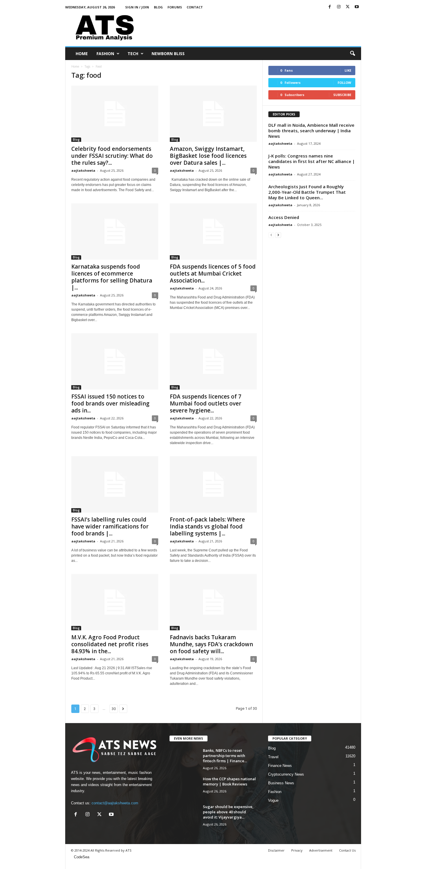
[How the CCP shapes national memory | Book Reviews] (184, 787)
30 (114, 709)
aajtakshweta (83, 170)
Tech (133, 53)
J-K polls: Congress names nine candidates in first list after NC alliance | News (311, 161)
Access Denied (283, 217)
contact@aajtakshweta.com (115, 803)
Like (348, 70)
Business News (281, 783)
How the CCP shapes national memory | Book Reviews (229, 781)
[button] (352, 53)
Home (82, 53)
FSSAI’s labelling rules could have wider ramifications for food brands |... (110, 526)
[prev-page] (271, 235)
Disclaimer (276, 850)
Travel (273, 757)
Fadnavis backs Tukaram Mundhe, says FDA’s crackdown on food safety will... (211, 644)
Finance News (280, 765)
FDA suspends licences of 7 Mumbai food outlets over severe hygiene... (205, 403)
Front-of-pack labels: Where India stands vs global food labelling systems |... (207, 526)
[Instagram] (338, 7)
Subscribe (342, 95)
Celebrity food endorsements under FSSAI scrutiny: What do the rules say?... (112, 155)
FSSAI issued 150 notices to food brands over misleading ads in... (110, 403)
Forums (175, 7)
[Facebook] (329, 7)
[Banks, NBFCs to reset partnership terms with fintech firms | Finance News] (184, 759)
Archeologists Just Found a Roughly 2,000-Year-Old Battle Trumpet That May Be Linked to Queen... (307, 192)
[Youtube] (356, 7)
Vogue (273, 800)
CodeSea (81, 857)
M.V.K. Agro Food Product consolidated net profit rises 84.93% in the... (109, 644)
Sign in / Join (137, 7)
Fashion (105, 53)
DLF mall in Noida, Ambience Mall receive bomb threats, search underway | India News (311, 130)
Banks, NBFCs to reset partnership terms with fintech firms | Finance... (225, 755)
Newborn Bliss (168, 53)
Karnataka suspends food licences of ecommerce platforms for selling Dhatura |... (111, 277)
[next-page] (278, 235)
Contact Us (347, 850)
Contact (195, 7)
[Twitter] (347, 7)
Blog (158, 7)
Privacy (297, 850)
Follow (344, 82)
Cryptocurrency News (286, 774)
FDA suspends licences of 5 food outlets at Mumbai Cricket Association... (213, 273)
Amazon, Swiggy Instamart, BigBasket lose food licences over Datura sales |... (208, 155)
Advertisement (320, 850)
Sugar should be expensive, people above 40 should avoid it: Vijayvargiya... (228, 812)
